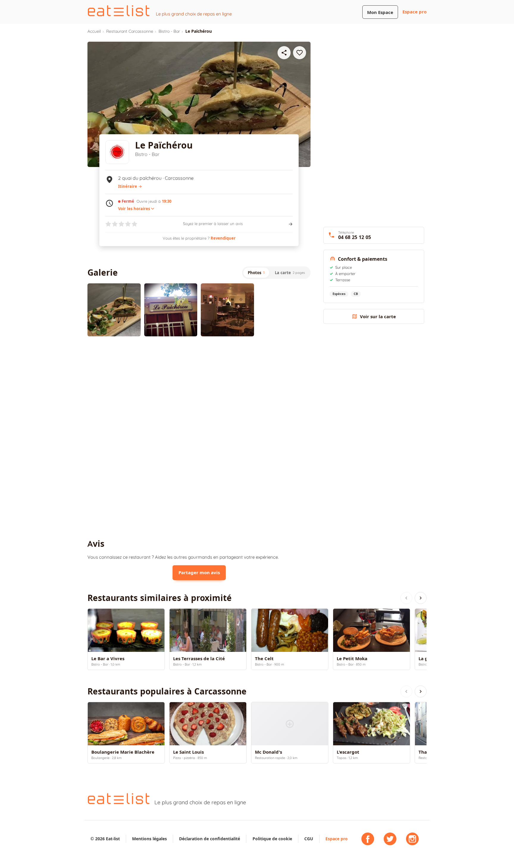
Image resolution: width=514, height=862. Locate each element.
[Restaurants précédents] (406, 598)
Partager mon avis (199, 572)
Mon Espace (380, 12)
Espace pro (414, 12)
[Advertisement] (199, 390)
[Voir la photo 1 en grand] (114, 310)
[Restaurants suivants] (421, 598)
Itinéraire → (130, 186)
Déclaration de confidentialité (209, 838)
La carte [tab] (290, 272)
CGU (308, 838)
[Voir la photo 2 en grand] (171, 310)
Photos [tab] (256, 272)
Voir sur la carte (378, 316)
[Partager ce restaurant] (284, 52)
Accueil (94, 31)
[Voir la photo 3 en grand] (227, 310)
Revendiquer (223, 238)
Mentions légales (149, 838)
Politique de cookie (272, 838)
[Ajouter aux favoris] (299, 52)
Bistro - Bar (169, 31)
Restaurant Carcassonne (129, 31)
